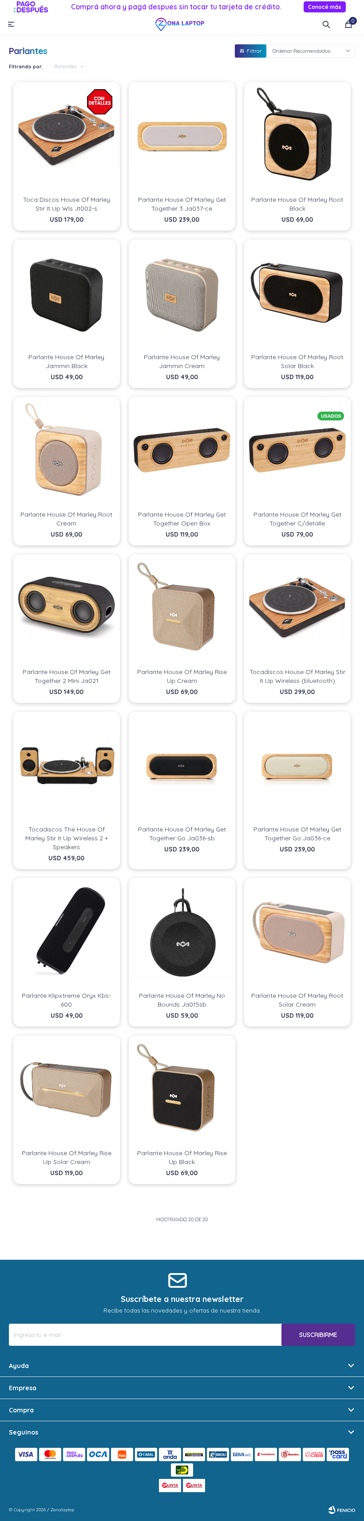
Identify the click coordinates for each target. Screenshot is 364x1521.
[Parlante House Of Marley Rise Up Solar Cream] (66, 1088)
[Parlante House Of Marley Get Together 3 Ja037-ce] (182, 135)
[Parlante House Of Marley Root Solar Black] (297, 292)
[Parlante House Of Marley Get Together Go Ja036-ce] (297, 765)
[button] (326, 24)
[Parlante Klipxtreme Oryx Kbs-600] (66, 931)
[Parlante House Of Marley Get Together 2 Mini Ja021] (66, 607)
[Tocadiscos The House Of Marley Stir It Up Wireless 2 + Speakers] (66, 765)
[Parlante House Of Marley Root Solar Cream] (297, 931)
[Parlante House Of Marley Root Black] (297, 135)
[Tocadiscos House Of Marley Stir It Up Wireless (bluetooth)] (297, 607)
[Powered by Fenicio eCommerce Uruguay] (341, 1510)
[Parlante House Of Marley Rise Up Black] (182, 1088)
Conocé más (324, 7)
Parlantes (65, 66)
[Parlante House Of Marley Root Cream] (66, 450)
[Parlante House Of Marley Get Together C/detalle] (297, 450)
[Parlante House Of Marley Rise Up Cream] (182, 607)
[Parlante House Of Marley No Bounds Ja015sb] (182, 931)
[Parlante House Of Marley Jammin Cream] (182, 292)
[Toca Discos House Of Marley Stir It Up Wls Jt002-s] (66, 135)
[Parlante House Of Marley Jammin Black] (66, 292)
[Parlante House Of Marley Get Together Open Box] (182, 450)
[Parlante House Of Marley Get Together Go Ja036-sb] (182, 765)
